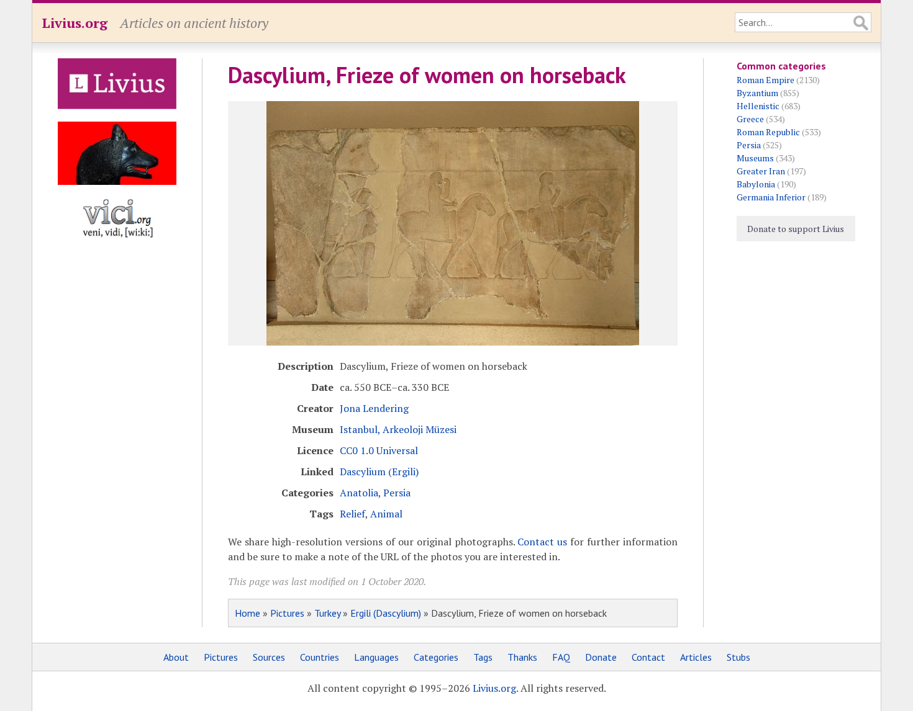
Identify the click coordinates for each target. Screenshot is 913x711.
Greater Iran (761, 171)
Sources (269, 657)
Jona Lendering (374, 408)
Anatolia (359, 492)
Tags (483, 657)
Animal (386, 514)
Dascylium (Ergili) (379, 471)
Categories (436, 657)
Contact (648, 657)
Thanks (522, 657)
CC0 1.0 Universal (379, 450)
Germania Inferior (771, 197)
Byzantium (757, 93)
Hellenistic (758, 106)
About (176, 657)
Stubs (738, 657)
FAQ (561, 657)
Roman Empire (765, 80)
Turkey (327, 613)
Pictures (287, 613)
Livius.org (74, 23)
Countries (319, 657)
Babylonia (756, 184)
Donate (601, 657)
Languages (376, 657)
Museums (755, 158)
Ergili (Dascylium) (385, 613)
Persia (397, 492)
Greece (750, 119)
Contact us (542, 541)
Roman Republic (768, 132)
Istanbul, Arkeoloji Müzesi (398, 429)
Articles (696, 657)
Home (247, 613)
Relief (352, 514)
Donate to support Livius (795, 229)
